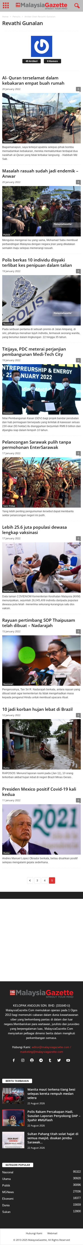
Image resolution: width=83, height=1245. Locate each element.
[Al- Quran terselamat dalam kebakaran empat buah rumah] (41, 118)
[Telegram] (41, 1060)
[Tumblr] (51, 1060)
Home (5, 16)
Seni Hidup (9, 505)
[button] (76, 6)
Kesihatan (8, 590)
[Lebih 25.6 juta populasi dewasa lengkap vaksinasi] (41, 567)
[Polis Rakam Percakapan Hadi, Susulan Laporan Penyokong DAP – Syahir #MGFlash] (13, 1118)
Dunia (6, 767)
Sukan (6, 1212)
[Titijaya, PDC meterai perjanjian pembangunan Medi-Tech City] (41, 389)
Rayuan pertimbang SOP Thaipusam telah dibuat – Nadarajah (38, 622)
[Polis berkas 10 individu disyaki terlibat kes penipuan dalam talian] (41, 300)
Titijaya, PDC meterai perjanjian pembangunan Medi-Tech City (34, 351)
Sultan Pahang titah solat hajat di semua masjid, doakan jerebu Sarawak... (52, 1138)
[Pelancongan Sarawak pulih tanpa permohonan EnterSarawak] (41, 482)
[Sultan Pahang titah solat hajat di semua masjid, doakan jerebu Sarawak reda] (13, 1140)
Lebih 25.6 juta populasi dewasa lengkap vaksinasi (34, 529)
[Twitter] (60, 1060)
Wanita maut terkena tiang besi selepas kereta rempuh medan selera (51, 1093)
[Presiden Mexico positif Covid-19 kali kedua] (41, 829)
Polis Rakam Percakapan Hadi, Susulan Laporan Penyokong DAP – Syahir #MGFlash (53, 1116)
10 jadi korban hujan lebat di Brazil (37, 709)
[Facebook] (14, 1060)
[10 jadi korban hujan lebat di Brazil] (41, 744)
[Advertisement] (41, 940)
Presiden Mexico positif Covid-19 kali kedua (39, 791)
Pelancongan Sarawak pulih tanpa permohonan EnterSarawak (36, 444)
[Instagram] (23, 1060)
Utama (6, 1179)
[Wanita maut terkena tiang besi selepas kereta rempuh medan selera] (13, 1095)
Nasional (8, 141)
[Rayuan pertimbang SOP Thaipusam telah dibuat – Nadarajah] (41, 660)
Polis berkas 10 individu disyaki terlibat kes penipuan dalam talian (37, 262)
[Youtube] (69, 1060)
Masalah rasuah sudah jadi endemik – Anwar (40, 173)
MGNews (8, 1192)
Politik (6, 234)
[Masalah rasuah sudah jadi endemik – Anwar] (41, 211)
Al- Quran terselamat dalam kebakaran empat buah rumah (33, 80)
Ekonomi (8, 412)
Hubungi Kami (34, 1233)
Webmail (52, 1233)
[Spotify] (32, 1060)
